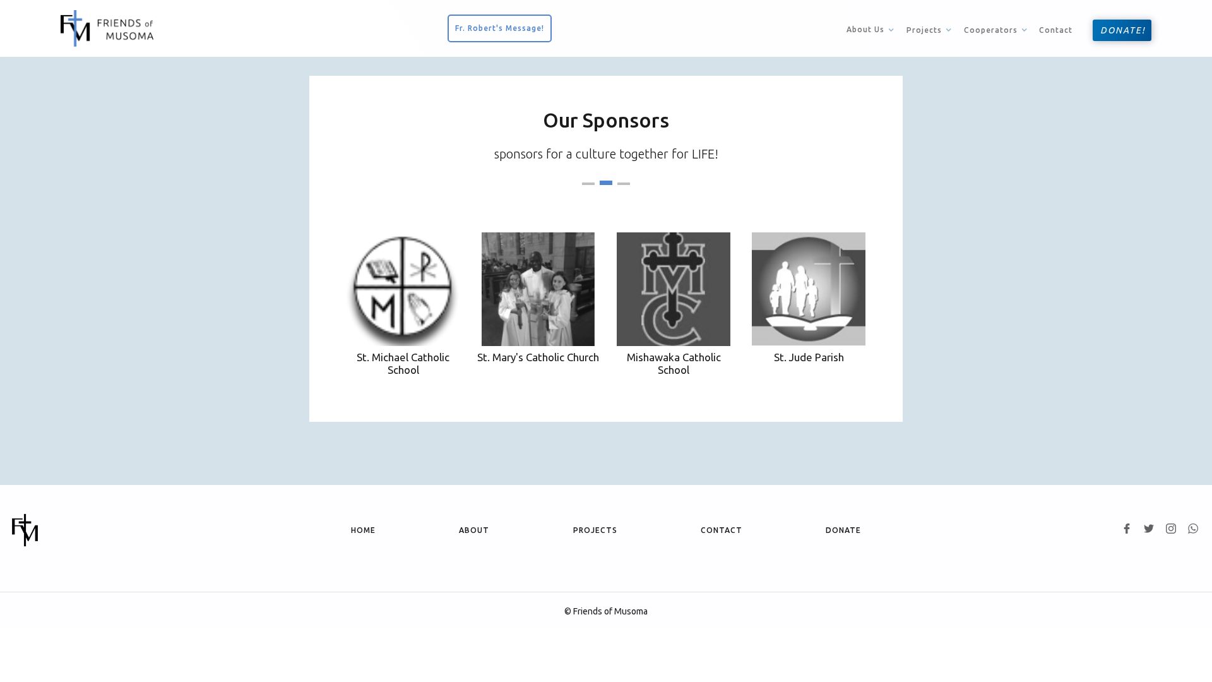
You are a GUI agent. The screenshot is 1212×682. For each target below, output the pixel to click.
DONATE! (1123, 30)
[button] (871, 29)
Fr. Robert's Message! (499, 28)
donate (843, 530)
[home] (107, 28)
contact (721, 530)
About (474, 530)
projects (595, 530)
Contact (1055, 30)
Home (363, 530)
